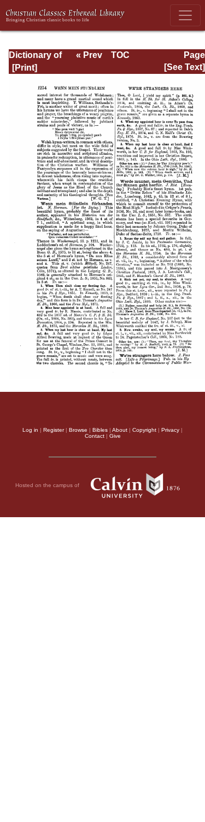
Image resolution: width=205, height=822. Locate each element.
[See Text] (184, 67)
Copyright (144, 430)
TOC (120, 55)
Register (53, 430)
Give (115, 436)
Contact (94, 436)
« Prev (89, 55)
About (119, 430)
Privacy (170, 430)
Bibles (100, 430)
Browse (78, 430)
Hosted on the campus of (48, 485)
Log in (30, 430)
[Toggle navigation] (185, 15)
